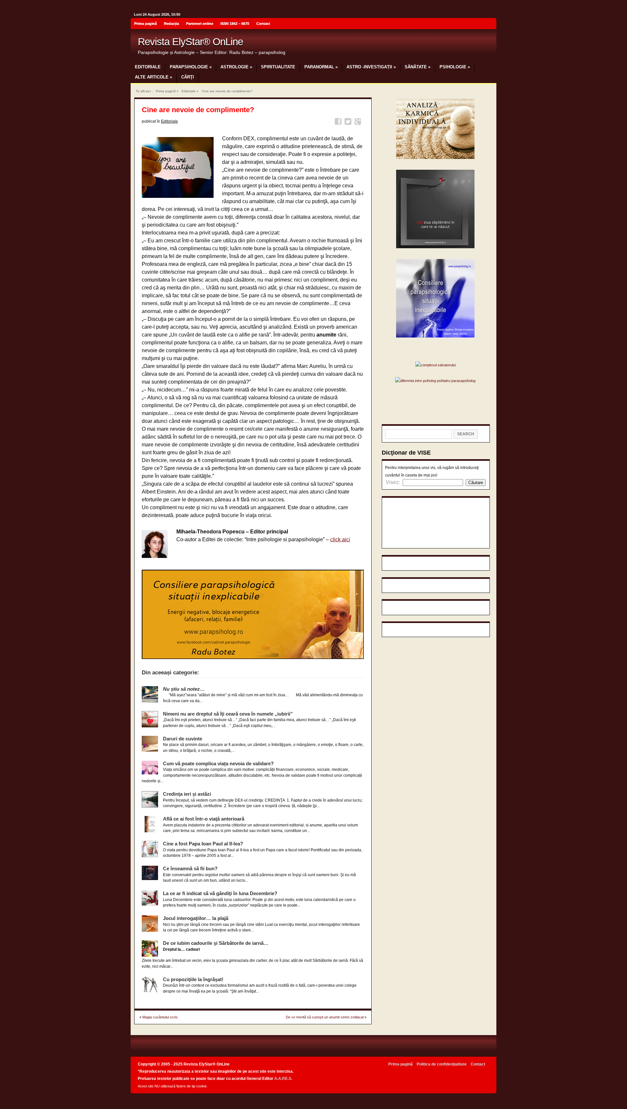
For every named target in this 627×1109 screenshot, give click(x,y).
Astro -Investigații (371, 66)
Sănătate (417, 66)
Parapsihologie (191, 66)
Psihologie (455, 66)
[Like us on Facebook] (489, 24)
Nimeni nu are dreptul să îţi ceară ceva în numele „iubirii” (228, 714)
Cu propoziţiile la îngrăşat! (193, 979)
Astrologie (236, 66)
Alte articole (153, 77)
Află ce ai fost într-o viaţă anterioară (203, 819)
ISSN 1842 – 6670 (234, 24)
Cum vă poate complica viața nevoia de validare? (218, 763)
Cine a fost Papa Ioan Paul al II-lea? (203, 843)
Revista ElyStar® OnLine (190, 41)
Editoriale (148, 66)
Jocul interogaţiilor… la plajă (195, 918)
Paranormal (321, 66)
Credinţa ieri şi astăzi (187, 794)
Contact (263, 24)
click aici (340, 539)
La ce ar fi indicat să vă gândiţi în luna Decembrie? (220, 893)
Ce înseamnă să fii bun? (190, 868)
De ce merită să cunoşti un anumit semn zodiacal (324, 1017)
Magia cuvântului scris (160, 1017)
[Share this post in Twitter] (349, 122)
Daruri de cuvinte (182, 738)
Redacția (171, 24)
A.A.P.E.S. (283, 1078)
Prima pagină (145, 24)
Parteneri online (199, 24)
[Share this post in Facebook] (339, 122)
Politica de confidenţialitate (442, 1064)
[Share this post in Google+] (358, 122)
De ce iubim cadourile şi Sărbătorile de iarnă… (215, 943)
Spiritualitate (278, 66)
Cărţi (187, 77)
